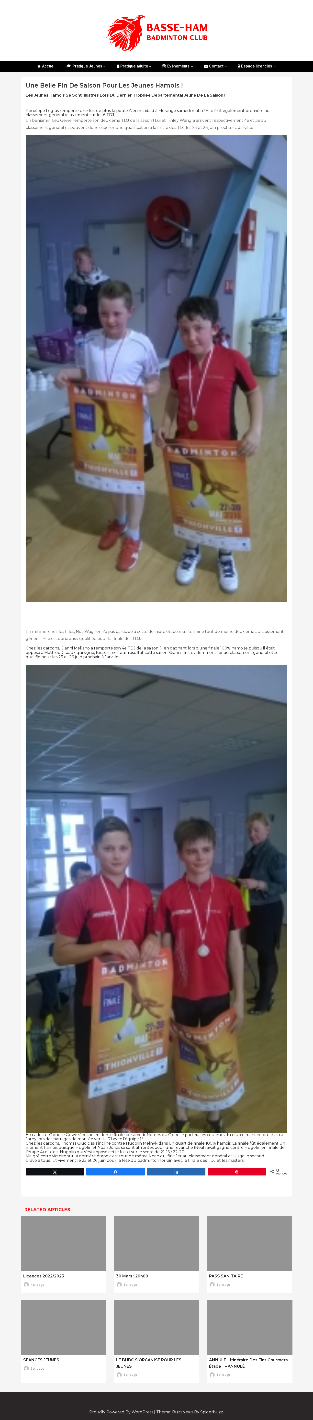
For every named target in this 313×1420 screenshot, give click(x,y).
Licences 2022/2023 (43, 1276)
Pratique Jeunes (86, 66)
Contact (216, 66)
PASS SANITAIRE (226, 1276)
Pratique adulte (133, 66)
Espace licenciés (256, 66)
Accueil (48, 66)
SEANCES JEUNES (41, 1360)
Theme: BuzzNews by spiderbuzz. (190, 1412)
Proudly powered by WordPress (121, 1412)
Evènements (178, 66)
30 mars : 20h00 (132, 1276)
